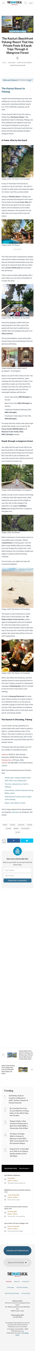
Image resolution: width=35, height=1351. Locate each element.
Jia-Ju (4, 62)
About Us (17, 1281)
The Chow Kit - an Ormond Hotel (16, 1216)
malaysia (21, 825)
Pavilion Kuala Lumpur (14, 1199)
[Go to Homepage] (14, 3)
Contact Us (25, 1281)
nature (29, 825)
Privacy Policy (25, 1293)
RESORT (16, 828)
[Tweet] (26, 841)
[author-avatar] (17, 58)
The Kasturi (25, 828)
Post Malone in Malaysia (12, 1175)
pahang (8, 828)
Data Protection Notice (12, 1293)
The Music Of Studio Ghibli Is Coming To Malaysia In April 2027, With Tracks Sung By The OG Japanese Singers (19, 1138)
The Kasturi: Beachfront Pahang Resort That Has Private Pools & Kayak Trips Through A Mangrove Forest (17, 45)
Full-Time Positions (22, 1287)
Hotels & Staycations (24, 62)
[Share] (13, 841)
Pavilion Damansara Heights (15, 1231)
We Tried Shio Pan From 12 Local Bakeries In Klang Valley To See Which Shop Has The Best (19, 1111)
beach (5, 825)
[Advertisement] (17, 969)
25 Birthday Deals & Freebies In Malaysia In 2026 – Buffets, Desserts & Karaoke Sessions (18, 1099)
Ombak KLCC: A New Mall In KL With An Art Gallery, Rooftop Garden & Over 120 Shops (19, 1152)
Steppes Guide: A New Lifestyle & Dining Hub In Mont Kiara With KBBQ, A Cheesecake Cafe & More (19, 1124)
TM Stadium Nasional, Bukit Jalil (16, 1183)
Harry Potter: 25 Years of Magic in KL (16, 1223)
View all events (23, 1168)
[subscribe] (26, 1262)
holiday (12, 825)
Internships (10, 1287)
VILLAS (17, 832)
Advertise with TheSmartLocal (18, 1251)
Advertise (9, 1281)
